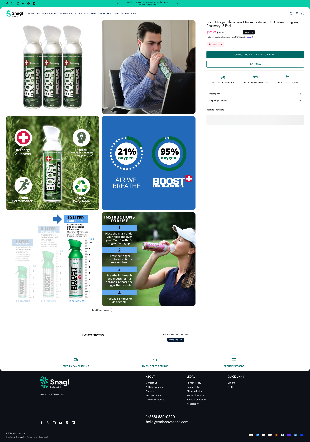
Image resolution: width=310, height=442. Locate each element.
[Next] (177, 3)
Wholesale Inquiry (155, 399)
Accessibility (193, 404)
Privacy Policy (194, 382)
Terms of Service (195, 395)
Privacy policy (20, 437)
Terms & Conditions (196, 399)
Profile (231, 387)
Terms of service (32, 437)
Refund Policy (194, 387)
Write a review (175, 339)
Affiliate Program (154, 387)
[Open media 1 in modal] (52, 67)
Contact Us (151, 382)
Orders (231, 382)
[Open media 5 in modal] (52, 259)
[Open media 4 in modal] (148, 163)
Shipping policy (44, 437)
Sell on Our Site (153, 395)
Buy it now (255, 64)
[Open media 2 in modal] (148, 67)
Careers (150, 391)
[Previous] (117, 3)
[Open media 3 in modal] (52, 163)
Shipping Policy (194, 391)
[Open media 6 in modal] (148, 259)
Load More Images (100, 310)
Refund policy (10, 437)
